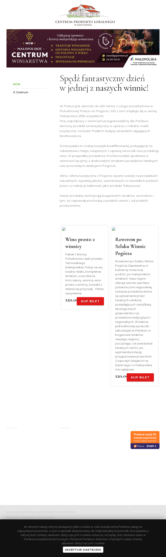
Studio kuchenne (108, 454)
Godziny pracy (105, 462)
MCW (16, 84)
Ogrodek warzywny (74, 465)
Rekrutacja (103, 480)
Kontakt (66, 487)
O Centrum (20, 92)
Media (64, 473)
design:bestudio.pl (146, 511)
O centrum (103, 433)
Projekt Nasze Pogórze (105, 471)
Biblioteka (102, 447)
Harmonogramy (72, 480)
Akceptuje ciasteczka (83, 549)
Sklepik (65, 458)
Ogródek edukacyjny (68, 442)
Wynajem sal (69, 451)
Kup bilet (90, 301)
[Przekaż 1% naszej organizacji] (145, 440)
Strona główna (71, 433)
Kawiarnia (102, 440)
